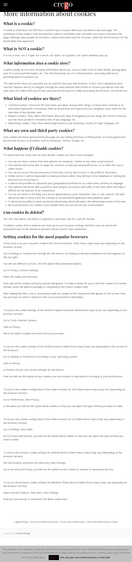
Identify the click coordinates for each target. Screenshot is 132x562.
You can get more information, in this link (85, 557)
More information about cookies (102, 521)
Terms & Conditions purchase (44, 521)
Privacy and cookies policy (72, 521)
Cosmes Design (23, 533)
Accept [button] (54, 557)
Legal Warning (21, 521)
